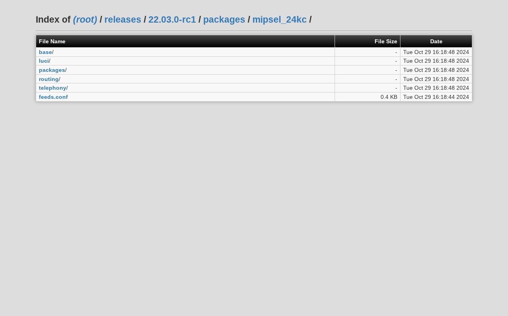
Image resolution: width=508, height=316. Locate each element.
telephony (52, 88)
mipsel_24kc (279, 19)
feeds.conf (53, 97)
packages (224, 19)
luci (44, 61)
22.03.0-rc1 (172, 19)
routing (49, 79)
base (45, 52)
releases (122, 19)
